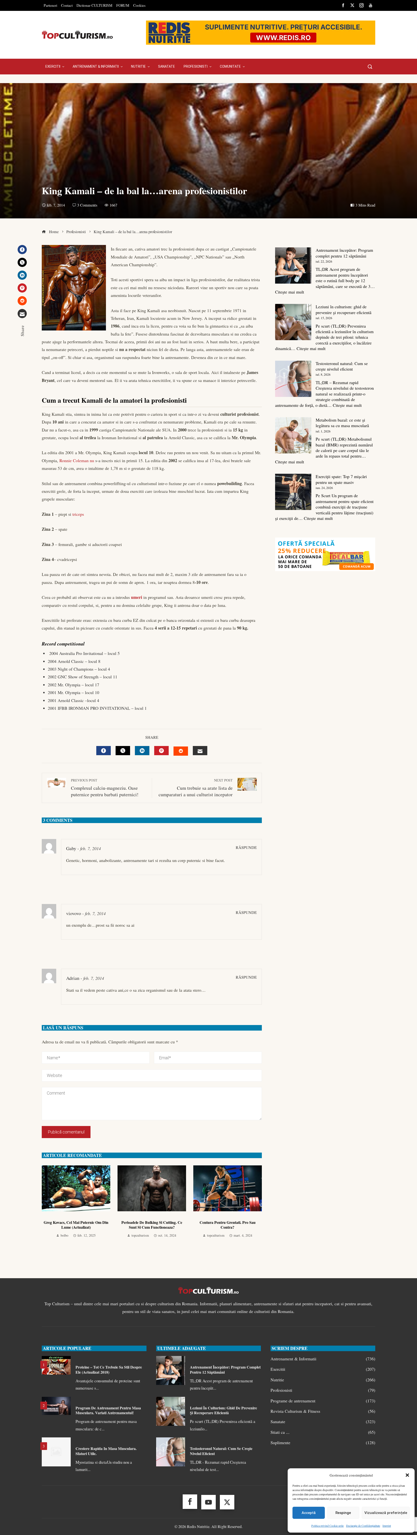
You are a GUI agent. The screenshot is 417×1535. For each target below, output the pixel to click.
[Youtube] (208, 1502)
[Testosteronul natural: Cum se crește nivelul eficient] (293, 379)
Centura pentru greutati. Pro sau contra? (228, 1224)
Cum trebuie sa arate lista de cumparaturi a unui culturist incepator (196, 788)
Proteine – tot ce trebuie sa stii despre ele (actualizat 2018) (109, 1369)
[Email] (22, 313)
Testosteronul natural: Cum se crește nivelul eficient (342, 366)
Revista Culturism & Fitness (323, 1411)
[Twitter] (22, 262)
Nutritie (323, 1380)
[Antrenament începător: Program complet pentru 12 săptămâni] (293, 265)
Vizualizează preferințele (385, 1513)
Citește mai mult (289, 292)
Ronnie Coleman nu (76, 460)
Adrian (72, 978)
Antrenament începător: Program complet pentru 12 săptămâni (344, 252)
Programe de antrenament (323, 1401)
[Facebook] (22, 249)
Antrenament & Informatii (323, 1359)
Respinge (343, 1513)
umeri (136, 597)
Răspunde (246, 847)
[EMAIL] (200, 750)
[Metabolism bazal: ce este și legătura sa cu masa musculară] (293, 435)
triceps (78, 514)
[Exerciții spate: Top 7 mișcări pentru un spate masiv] (293, 492)
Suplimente (323, 1442)
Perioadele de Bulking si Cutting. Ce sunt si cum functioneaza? (151, 1224)
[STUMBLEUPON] (181, 751)
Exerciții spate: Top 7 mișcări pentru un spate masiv (341, 479)
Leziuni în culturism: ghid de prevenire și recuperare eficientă (343, 309)
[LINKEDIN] (142, 750)
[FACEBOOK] (103, 750)
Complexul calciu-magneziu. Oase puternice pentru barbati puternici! (105, 788)
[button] (407, 1475)
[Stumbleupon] (22, 300)
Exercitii (323, 1369)
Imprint (386, 1526)
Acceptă (309, 1513)
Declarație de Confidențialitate (363, 1526)
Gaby (71, 848)
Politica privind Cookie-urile (327, 1526)
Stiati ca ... (323, 1432)
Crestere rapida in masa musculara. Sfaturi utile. (106, 1451)
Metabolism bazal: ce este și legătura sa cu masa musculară (342, 422)
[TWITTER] (123, 750)
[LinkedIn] (22, 275)
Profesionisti (323, 1390)
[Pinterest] (22, 288)
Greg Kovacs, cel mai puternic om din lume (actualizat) (76, 1224)
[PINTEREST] (161, 750)
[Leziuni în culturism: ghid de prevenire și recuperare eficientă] (293, 322)
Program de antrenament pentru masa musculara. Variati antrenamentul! (108, 1410)
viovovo (73, 913)
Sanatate (323, 1421)
